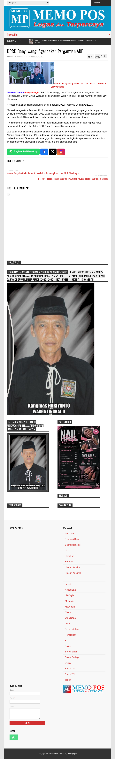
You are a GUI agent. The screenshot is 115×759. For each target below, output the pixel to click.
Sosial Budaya (72, 657)
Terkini (68, 680)
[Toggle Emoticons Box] (8, 194)
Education (70, 533)
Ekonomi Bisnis (73, 545)
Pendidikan (70, 635)
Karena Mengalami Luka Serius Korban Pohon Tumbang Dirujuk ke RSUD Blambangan (43, 173)
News (68, 612)
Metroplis (69, 601)
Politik (68, 646)
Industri (68, 584)
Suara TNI (70, 674)
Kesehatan (70, 590)
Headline (69, 556)
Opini (67, 623)
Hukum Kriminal (73, 573)
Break (11, 41)
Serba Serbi (71, 651)
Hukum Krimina (72, 567)
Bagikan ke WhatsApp (25, 151)
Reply (11, 57)
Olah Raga (70, 618)
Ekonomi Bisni (72, 539)
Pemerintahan (22, 57)
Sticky (68, 663)
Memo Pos (54, 754)
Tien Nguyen (72, 754)
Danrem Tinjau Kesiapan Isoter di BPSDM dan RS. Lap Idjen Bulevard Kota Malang (73, 178)
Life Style (69, 595)
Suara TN (70, 668)
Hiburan (69, 561)
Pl (66, 640)
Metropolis (70, 607)
